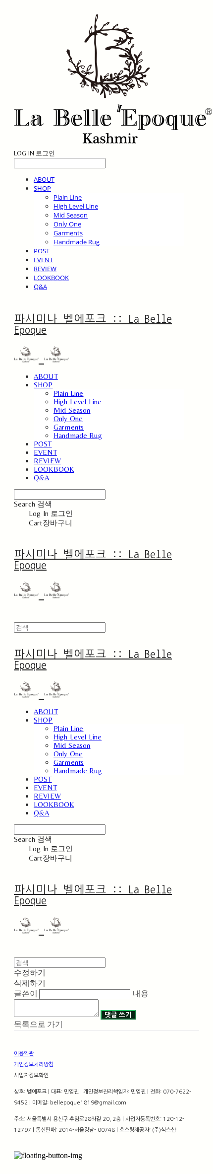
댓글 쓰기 (118, 1015)
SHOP (42, 188)
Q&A (40, 286)
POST (42, 250)
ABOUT (44, 179)
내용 (141, 993)
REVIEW (45, 268)
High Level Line (75, 206)
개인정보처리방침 (33, 1064)
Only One (67, 224)
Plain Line (67, 197)
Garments (68, 232)
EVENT (43, 259)
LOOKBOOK (51, 277)
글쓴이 (26, 993)
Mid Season (70, 215)
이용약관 (24, 1053)
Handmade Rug (76, 241)
